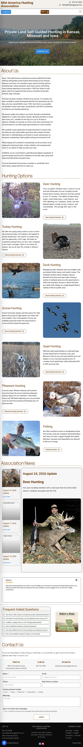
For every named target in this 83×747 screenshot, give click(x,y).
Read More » (7, 496)
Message (6, 695)
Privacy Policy (76, 743)
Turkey (13, 692)
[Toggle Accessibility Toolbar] (4, 742)
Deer (6, 692)
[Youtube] (43, 744)
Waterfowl (21, 692)
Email (44, 674)
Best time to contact (50, 682)
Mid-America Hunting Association (17, 4)
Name (5, 674)
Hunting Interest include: (12, 689)
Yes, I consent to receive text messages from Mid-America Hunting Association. (31, 711)
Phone (5, 682)
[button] (45, 12)
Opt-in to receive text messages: (15, 709)
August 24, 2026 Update (40, 474)
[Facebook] (40, 744)
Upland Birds (31, 692)
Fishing (40, 692)
